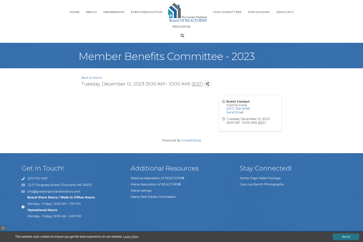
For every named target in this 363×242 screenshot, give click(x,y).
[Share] (207, 84)
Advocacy (284, 12)
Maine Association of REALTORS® (156, 184)
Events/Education (146, 12)
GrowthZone (191, 140)
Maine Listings (141, 190)
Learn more (130, 236)
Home (74, 12)
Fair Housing (259, 12)
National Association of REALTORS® (157, 178)
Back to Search (91, 77)
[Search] (181, 35)
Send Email (235, 112)
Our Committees (227, 12)
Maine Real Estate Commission (153, 197)
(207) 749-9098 (238, 109)
